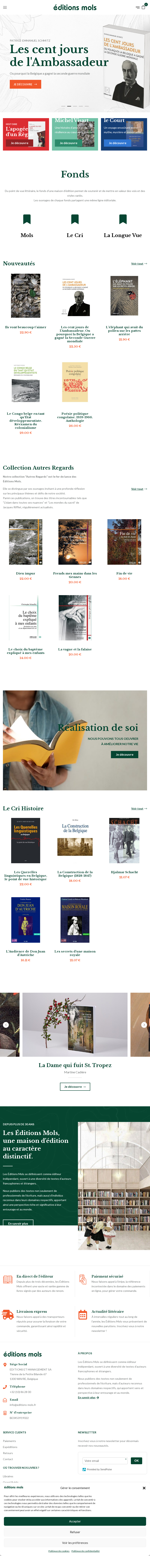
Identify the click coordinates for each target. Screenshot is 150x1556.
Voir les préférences (75, 1542)
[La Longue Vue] (123, 219)
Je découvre (23, 84)
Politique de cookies (59, 1551)
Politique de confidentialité (85, 1551)
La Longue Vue (123, 235)
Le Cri (75, 235)
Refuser (75, 1532)
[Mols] (27, 219)
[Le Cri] (75, 219)
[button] (144, 1488)
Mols (27, 235)
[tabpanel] (75, 63)
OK (136, 1460)
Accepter (75, 1521)
